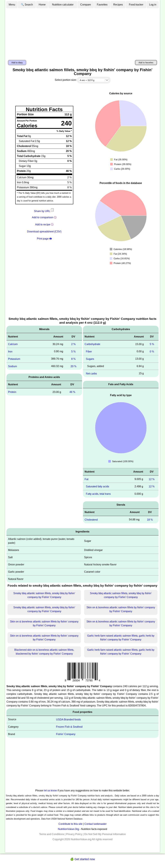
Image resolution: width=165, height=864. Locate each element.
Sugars (90, 359)
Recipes (118, 4)
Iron (10, 351)
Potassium (14, 359)
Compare (85, 4)
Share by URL (42, 211)
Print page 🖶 (44, 238)
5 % (73, 351)
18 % (150, 519)
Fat (86, 479)
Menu (12, 4)
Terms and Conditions (51, 834)
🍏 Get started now (82, 859)
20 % (73, 366)
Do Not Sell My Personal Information (105, 834)
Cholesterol (91, 519)
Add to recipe (42, 224)
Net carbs (91, 373)
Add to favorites (146, 62)
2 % (73, 344)
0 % (152, 351)
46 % (72, 392)
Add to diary (17, 62)
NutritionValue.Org (68, 829)
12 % (152, 479)
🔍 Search (27, 4)
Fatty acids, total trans (98, 493)
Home (42, 4)
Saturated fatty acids (97, 486)
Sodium (12, 366)
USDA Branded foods (68, 719)
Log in (152, 4)
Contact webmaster (95, 824)
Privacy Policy (74, 834)
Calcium (13, 344)
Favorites (102, 4)
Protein (12, 392)
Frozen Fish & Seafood (69, 726)
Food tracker (136, 4)
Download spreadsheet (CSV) (44, 231)
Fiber (89, 351)
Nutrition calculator (62, 4)
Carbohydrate (92, 344)
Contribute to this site (70, 824)
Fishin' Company (65, 734)
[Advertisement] (82, 32)
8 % (73, 359)
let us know (50, 790)
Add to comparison (42, 217)
